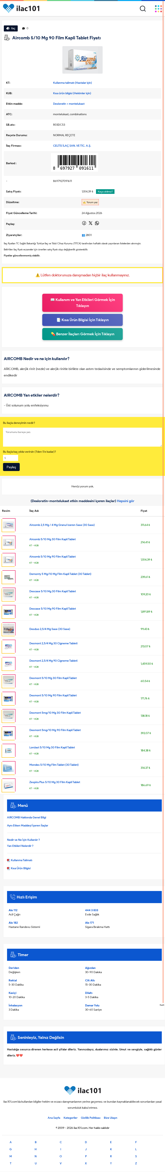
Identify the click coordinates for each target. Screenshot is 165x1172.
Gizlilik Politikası (90, 1118)
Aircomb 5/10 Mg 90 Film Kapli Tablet (52, 556)
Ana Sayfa (54, 1118)
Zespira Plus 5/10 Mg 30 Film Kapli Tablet (54, 782)
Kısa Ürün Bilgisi (20, 868)
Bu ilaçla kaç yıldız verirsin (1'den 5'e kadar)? (29, 451)
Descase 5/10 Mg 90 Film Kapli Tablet (52, 608)
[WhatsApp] (97, 224)
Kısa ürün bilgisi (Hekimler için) (72, 93)
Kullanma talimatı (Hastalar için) (72, 83)
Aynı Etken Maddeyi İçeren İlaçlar (27, 825)
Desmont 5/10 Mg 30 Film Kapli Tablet (53, 678)
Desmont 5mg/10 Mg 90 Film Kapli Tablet (55, 730)
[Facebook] (84, 224)
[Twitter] (91, 224)
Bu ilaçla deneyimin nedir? (19, 423)
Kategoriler (70, 1118)
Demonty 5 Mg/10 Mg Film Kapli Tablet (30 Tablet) (60, 574)
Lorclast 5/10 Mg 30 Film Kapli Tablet (52, 747)
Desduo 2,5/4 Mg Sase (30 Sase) (49, 629)
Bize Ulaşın (110, 1118)
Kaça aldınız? (105, 191)
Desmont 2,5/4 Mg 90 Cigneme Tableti (53, 660)
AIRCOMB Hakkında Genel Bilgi (26, 817)
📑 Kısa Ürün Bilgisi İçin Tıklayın (82, 320)
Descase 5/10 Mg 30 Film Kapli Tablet (52, 591)
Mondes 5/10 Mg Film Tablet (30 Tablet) (54, 765)
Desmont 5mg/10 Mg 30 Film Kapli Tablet (55, 712)
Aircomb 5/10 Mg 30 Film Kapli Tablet (52, 539)
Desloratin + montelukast (69, 104)
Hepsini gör (125, 501)
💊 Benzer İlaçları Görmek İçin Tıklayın (82, 334)
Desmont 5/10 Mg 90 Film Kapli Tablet (53, 695)
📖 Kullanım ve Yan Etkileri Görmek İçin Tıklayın (82, 303)
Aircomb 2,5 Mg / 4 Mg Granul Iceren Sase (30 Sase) (62, 525)
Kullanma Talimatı (21, 860)
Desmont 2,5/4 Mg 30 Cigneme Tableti (53, 643)
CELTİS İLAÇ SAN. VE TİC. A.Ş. (72, 145)
